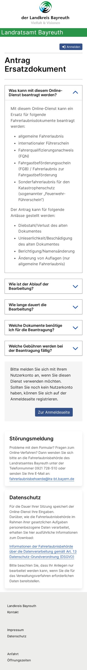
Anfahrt (13, 654)
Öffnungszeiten (19, 660)
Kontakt (13, 612)
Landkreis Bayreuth (21, 606)
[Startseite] (45, 12)
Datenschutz (16, 636)
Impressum (15, 630)
